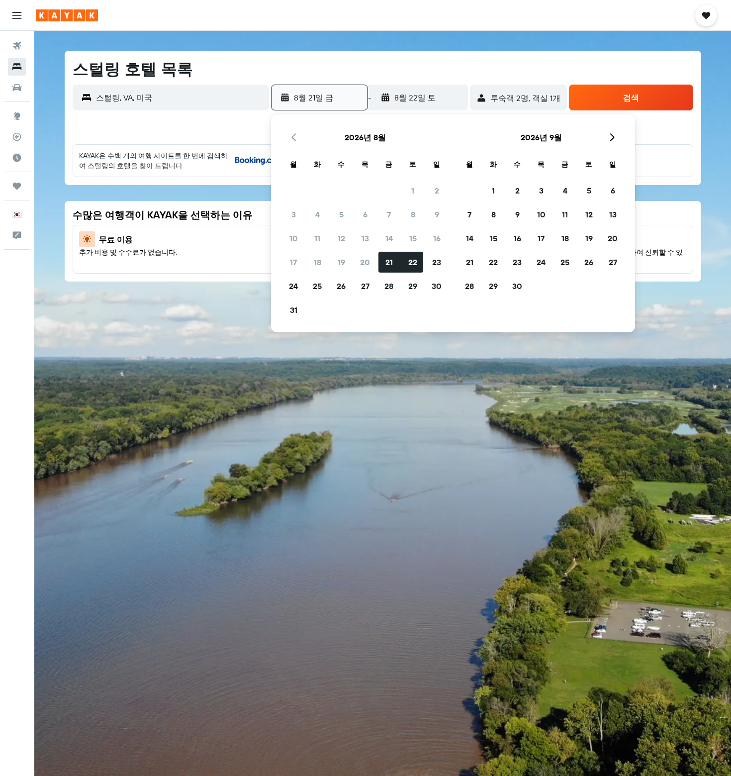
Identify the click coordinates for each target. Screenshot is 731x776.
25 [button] (317, 286)
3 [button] (293, 214)
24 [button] (293, 286)
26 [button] (341, 286)
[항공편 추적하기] (17, 137)
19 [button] (341, 262)
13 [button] (365, 238)
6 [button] (365, 214)
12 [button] (341, 238)
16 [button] (437, 238)
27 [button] (365, 286)
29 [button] (412, 286)
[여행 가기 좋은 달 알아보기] (17, 158)
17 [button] (293, 262)
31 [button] (293, 310)
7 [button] (389, 214)
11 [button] (317, 238)
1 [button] (412, 190)
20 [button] (365, 262)
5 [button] (341, 214)
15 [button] (413, 238)
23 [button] (436, 262)
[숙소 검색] (17, 67)
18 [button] (317, 262)
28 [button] (388, 286)
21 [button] (389, 262)
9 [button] (437, 214)
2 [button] (437, 190)
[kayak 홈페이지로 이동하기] (67, 15)
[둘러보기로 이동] (17, 116)
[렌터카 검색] (17, 87)
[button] (17, 15)
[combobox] (180, 97)
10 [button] (293, 238)
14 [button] (389, 238)
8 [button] (413, 214)
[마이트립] (17, 186)
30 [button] (437, 286)
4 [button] (317, 214)
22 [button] (412, 262)
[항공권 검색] (17, 46)
